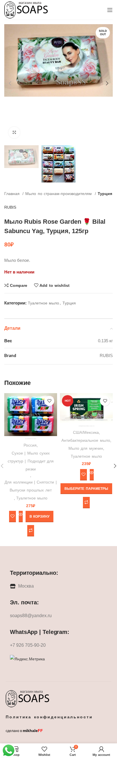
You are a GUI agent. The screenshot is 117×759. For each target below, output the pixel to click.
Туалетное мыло (43, 303)
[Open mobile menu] (110, 10)
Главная (12, 193)
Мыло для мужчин (85, 448)
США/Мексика (86, 432)
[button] (39, 516)
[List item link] (58, 615)
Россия (30, 445)
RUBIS (10, 207)
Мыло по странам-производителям (59, 193)
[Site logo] (26, 9)
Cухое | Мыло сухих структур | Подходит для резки (31, 461)
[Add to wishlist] (49, 401)
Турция (105, 193)
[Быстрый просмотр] (21, 516)
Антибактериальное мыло (85, 440)
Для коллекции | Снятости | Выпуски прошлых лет (31, 486)
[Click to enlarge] (14, 132)
